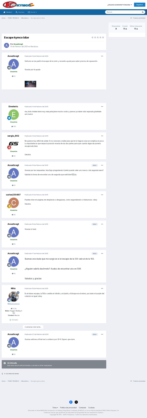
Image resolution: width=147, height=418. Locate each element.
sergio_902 (13, 136)
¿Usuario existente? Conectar (119, 5)
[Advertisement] (54, 28)
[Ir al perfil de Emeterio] (13, 114)
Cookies (91, 408)
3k (14, 215)
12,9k (14, 308)
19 (14, 76)
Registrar (139, 5)
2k (14, 156)
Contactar (82, 408)
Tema (54, 408)
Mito (13, 288)
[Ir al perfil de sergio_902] (13, 144)
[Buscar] (142, 12)
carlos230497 (13, 194)
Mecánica (34, 46)
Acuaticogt (13, 56)
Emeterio (13, 106)
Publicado (36, 56)
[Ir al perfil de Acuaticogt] (6, 45)
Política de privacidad (68, 408)
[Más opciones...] (102, 56)
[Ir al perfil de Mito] (13, 296)
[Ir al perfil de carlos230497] (13, 203)
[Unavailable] (30, 84)
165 (14, 126)
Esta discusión (132, 12)
